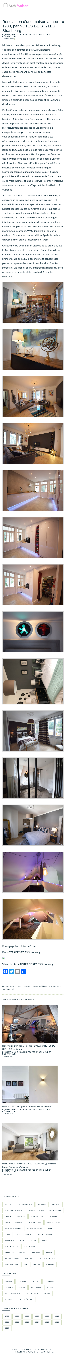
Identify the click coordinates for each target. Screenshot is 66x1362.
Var (25, 1264)
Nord (22, 1240)
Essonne (21, 1216)
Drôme (8, 1216)
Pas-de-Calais (11, 1246)
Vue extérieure (25, 1299)
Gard (7, 1222)
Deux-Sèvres (55, 1210)
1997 (7, 1316)
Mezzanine (36, 1287)
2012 (17, 1322)
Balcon (8, 1281)
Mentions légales (45, 1350)
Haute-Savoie (53, 1222)
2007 (37, 1316)
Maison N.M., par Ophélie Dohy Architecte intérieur (27, 1106)
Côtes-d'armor (36, 1210)
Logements (27, 986)
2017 (7, 1328)
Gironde (20, 1222)
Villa (13, 989)
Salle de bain (32, 1293)
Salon (47, 1293)
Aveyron (42, 1205)
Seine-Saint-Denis (46, 1258)
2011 (7, 1322)
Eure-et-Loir (37, 1216)
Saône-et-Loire (12, 1258)
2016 (57, 1322)
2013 (27, 1322)
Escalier (9, 1287)
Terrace (9, 1299)
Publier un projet (21, 1350)
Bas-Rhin (19, 986)
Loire (7, 1234)
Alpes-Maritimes (24, 1205)
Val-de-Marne (11, 1264)
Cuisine (35, 1281)
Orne (33, 1240)
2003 (17, 1316)
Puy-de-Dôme (30, 1246)
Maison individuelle (40, 986)
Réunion (36, 1252)
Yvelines (50, 1264)
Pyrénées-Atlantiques (15, 1252)
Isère (50, 1228)
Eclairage (49, 1281)
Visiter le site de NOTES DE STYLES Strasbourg (27, 964)
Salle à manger (12, 1293)
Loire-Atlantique (24, 1234)
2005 (27, 1316)
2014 (37, 1322)
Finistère (53, 1216)
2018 (12, 986)
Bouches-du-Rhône (14, 1210)
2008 (47, 1316)
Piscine (50, 1287)
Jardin (22, 1287)
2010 (57, 1316)
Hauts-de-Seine (34, 1228)
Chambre (22, 1281)
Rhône (49, 1252)
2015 (47, 1322)
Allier (8, 1205)
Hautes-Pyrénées (13, 1228)
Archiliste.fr (48, 1352)
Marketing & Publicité (25, 1352)
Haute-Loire (35, 1222)
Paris (44, 1240)
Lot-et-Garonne (46, 1234)
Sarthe (28, 1258)
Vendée (36, 1264)
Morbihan (10, 1240)
